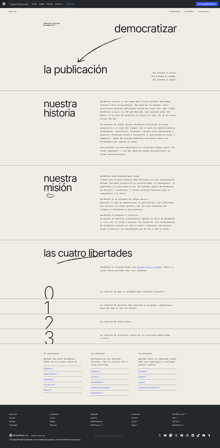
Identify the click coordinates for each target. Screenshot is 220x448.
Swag (135, 425)
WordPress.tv (97, 425)
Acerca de (13, 414)
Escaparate (54, 414)
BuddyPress (177, 425)
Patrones (53, 425)
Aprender (94, 414)
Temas (52, 418)
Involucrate (136, 414)
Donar (135, 421)
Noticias (12, 418)
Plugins (52, 421)
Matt (175, 418)
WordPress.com (179, 414)
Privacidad (13, 425)
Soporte (94, 418)
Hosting (12, 421)
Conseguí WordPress (207, 4)
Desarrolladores (97, 421)
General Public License (149, 267)
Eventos (135, 418)
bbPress (176, 421)
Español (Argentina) (38, 436)
